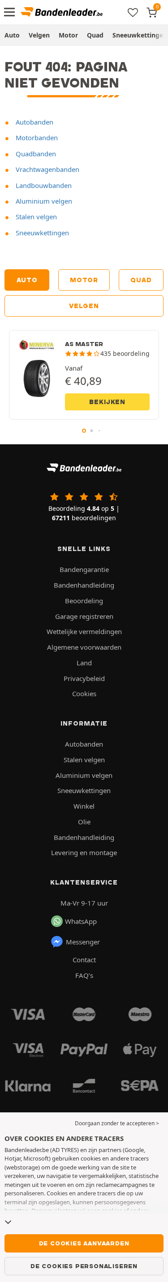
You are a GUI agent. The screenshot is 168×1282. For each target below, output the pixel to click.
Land (84, 662)
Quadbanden (35, 153)
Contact (84, 959)
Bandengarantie (84, 569)
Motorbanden (36, 137)
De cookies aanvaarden (84, 1243)
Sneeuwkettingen (41, 232)
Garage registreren (84, 616)
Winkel (84, 806)
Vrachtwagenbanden (46, 169)
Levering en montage (84, 852)
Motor (68, 35)
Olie (84, 821)
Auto (12, 35)
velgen (84, 306)
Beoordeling (84, 600)
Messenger (83, 941)
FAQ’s (84, 975)
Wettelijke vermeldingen (84, 631)
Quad (95, 35)
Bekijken (107, 402)
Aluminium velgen (43, 200)
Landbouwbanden (43, 185)
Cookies (84, 693)
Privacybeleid (84, 678)
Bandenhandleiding (84, 584)
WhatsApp (81, 921)
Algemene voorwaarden (84, 647)
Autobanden (33, 121)
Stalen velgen (35, 216)
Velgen (39, 35)
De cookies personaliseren (84, 1265)
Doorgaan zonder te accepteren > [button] (117, 1123)
